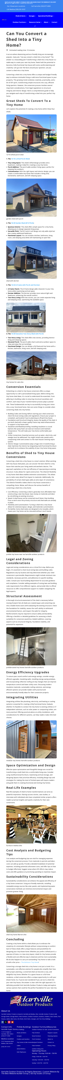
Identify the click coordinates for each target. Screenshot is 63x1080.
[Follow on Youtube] (12, 1022)
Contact (54, 22)
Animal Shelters (21, 1049)
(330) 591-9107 (5, 1046)
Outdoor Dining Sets (37, 1049)
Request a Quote (52, 1033)
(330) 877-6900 (5, 1036)
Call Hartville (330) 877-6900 (41, 6)
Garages (32, 16)
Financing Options (53, 1036)
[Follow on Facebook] (2, 1022)
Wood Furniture (36, 1036)
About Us (50, 1039)
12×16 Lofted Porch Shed (20, 159)
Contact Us (51, 1042)
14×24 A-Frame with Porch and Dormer (25, 285)
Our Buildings (20, 1029)
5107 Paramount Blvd (7, 1041)
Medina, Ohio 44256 (7, 1043)
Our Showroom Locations (16, 6)
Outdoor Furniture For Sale (39, 1029)
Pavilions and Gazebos (23, 1039)
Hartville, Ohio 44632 (7, 1034)
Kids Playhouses (21, 1052)
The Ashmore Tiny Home (30, 962)
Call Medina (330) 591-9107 (16, 9)
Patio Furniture (36, 1045)
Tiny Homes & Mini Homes (24, 1042)
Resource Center (34, 22)
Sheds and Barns (21, 1033)
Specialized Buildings (45, 16)
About (46, 22)
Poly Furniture (36, 1033)
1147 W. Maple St (6, 1032)
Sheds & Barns (20, 16)
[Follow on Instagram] (9, 1022)
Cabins (19, 1045)
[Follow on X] (6, 1022)
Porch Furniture (36, 1039)
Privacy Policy (52, 1045)
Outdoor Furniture (19, 22)
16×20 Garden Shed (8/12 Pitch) (22, 223)
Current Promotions (53, 1029)
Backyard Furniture (37, 1042)
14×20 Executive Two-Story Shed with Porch (27, 334)
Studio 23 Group (44, 1073)
